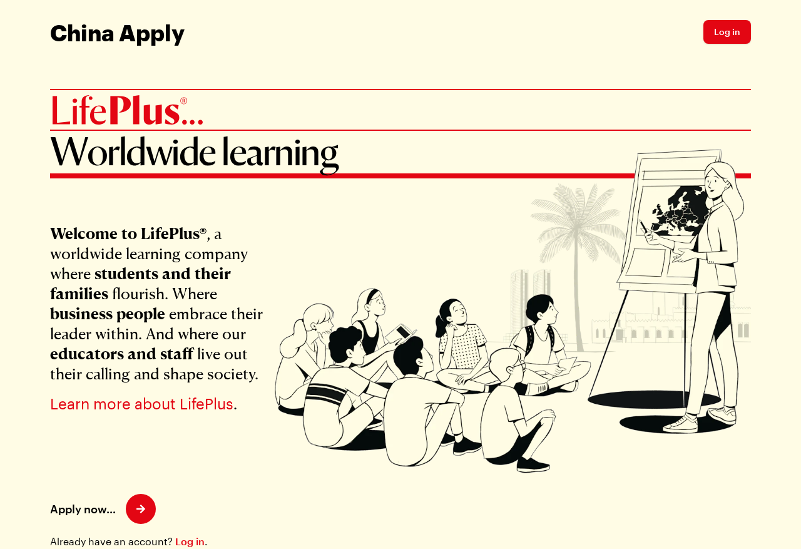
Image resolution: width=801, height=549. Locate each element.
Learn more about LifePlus (141, 403)
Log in (190, 541)
